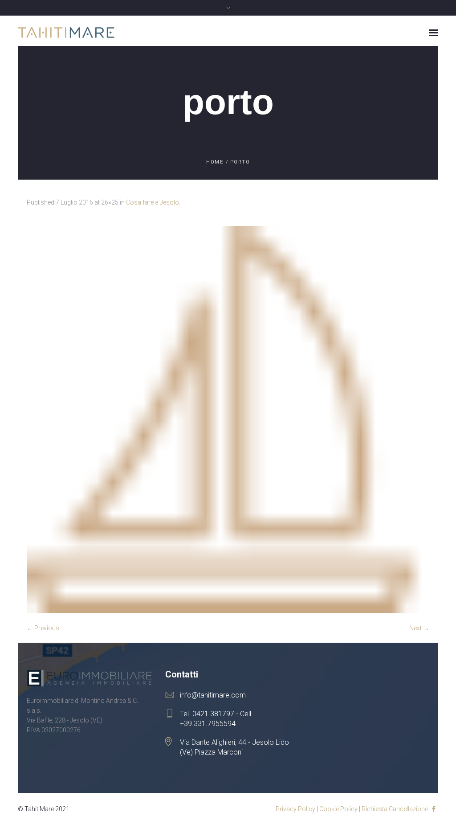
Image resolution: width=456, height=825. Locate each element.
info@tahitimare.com (213, 695)
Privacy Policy (295, 809)
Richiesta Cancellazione (395, 809)
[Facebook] (433, 809)
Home (214, 162)
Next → (419, 628)
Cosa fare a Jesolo (152, 202)
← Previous (43, 628)
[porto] (228, 419)
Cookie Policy (338, 809)
